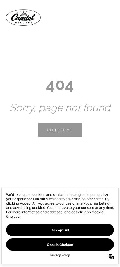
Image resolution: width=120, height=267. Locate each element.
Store (102, 17)
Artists (74, 17)
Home (48, 17)
